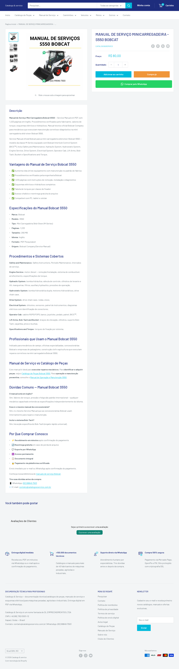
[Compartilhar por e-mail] (168, 46)
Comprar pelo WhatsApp (135, 84)
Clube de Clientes (106, 638)
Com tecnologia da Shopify (16, 661)
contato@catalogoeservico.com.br (35, 487)
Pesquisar (102, 596)
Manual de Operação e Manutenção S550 (48, 377)
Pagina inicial (10, 24)
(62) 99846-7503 (30, 483)
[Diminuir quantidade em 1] (111, 64)
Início (7, 15)
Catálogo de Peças (23, 15)
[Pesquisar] (128, 5)
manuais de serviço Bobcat (48, 474)
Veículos (84, 15)
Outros (112, 15)
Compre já (151, 74)
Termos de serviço (106, 613)
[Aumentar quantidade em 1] (125, 64)
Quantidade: (101, 64)
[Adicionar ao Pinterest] (158, 46)
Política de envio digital (108, 617)
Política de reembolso (108, 605)
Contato (126, 15)
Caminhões (68, 15)
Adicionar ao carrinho (113, 74)
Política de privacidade (108, 609)
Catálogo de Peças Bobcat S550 (36, 373)
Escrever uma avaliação (89, 532)
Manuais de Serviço (106, 630)
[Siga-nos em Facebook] (81, 655)
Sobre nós (102, 634)
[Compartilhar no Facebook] (153, 46)
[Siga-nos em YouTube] (91, 655)
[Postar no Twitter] (163, 46)
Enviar (144, 628)
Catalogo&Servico (104, 46)
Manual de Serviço (47, 15)
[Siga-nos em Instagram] (86, 655)
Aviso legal (103, 622)
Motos (99, 15)
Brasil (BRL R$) (12, 651)
